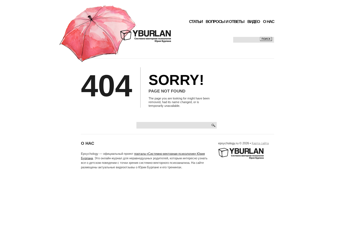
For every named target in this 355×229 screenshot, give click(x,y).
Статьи (196, 21)
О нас (268, 21)
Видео (253, 21)
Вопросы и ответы (225, 21)
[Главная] (115, 33)
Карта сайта (260, 143)
